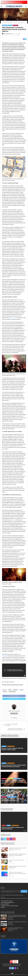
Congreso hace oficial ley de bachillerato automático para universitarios (12, 799)
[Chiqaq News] (14, 961)
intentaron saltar (13, 317)
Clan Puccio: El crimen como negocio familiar (17, 861)
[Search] (26, 6)
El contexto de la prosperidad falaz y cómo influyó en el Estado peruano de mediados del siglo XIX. (17, 916)
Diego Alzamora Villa (8, 33)
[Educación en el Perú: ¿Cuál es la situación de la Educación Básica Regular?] (4, 855)
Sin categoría (17, 778)
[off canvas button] (1, 6)
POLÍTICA (9, 796)
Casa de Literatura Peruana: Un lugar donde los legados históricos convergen (13, 765)
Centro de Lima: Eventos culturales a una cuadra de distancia (12, 828)
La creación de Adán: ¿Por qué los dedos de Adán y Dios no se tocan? (17, 848)
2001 (20, 33)
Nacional (15, 25)
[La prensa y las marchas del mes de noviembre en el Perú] (4, 929)
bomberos (4, 34)
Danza (8, 825)
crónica (8, 34)
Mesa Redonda (17, 34)
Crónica (10, 25)
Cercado (5, 25)
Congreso (14, 519)
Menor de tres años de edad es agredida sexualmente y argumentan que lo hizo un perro (13, 782)
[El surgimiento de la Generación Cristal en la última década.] (4, 868)
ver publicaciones (14, 713)
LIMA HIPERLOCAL (11, 746)
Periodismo (10, 778)
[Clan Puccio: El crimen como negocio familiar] (4, 861)
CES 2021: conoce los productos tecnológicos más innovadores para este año (17, 873)
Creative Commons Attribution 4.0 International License (18, 974)
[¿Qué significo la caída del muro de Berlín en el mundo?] (4, 923)
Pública (14, 796)
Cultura (4, 825)
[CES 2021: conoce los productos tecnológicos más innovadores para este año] (4, 874)
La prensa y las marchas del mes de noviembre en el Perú (15, 928)
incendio (11, 34)
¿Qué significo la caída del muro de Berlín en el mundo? (17, 922)
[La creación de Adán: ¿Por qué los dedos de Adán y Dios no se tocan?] (4, 849)
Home (4, 22)
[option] (14, 822)
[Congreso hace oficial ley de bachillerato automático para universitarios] (14, 796)
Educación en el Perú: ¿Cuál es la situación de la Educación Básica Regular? (17, 854)
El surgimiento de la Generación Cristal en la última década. (17, 867)
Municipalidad (5, 655)
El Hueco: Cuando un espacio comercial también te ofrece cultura (12, 749)
